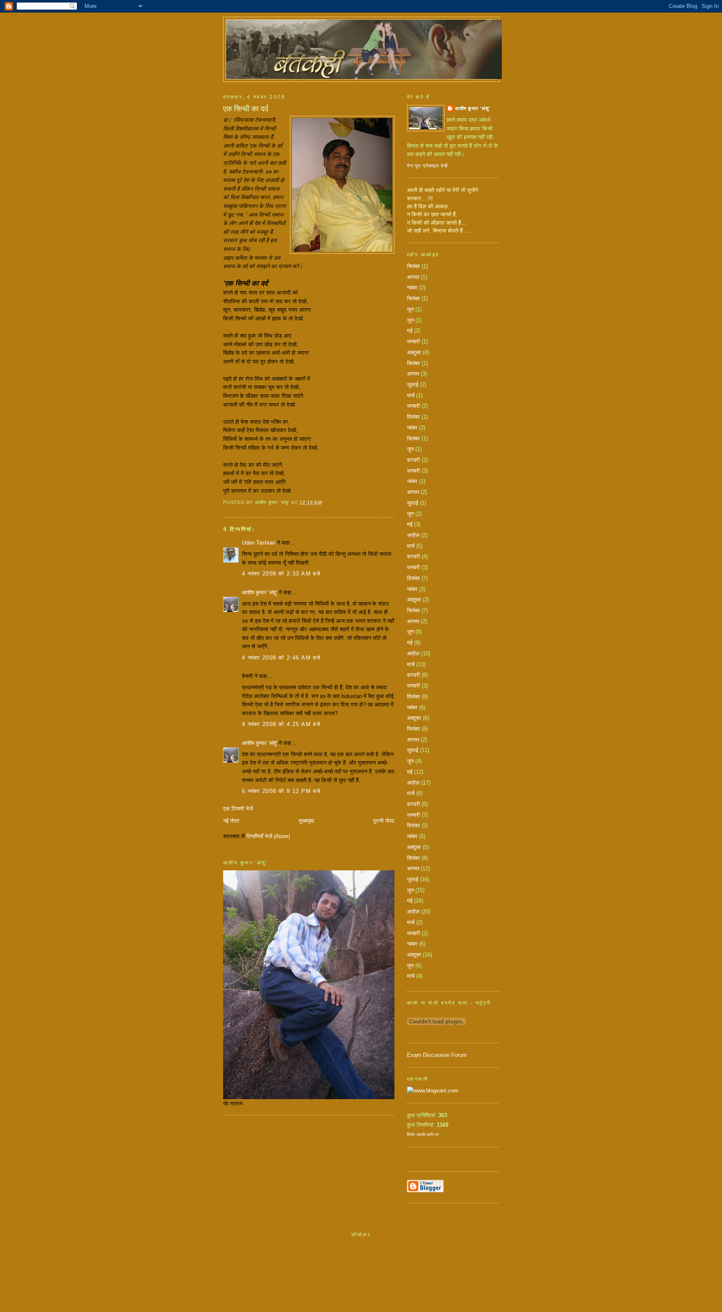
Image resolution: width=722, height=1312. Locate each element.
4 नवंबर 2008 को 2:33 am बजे (281, 573)
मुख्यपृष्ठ (306, 821)
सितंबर (413, 266)
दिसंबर (413, 417)
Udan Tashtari (258, 543)
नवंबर (412, 287)
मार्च (410, 395)
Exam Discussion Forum (437, 1055)
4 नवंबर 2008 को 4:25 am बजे (281, 724)
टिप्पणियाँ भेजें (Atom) (268, 836)
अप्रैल (413, 535)
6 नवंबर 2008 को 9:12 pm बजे (281, 791)
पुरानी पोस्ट (383, 821)
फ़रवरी (413, 460)
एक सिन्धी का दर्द (245, 109)
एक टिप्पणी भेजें (238, 809)
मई (409, 330)
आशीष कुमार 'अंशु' (259, 592)
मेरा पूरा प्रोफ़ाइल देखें (427, 165)
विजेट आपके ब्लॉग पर (423, 1134)
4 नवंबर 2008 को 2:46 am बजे (281, 658)
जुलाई (412, 384)
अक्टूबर (414, 352)
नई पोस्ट (231, 821)
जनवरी (413, 341)
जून (410, 309)
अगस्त (413, 277)
